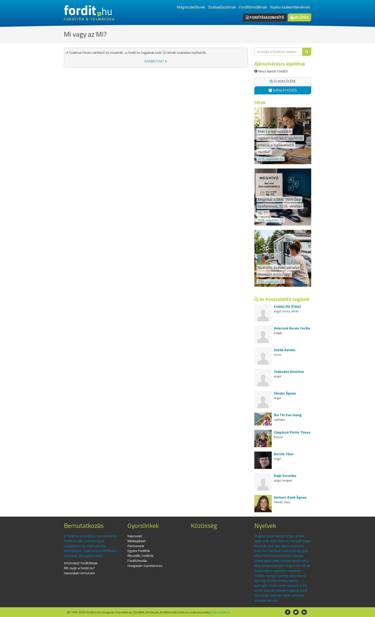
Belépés (301, 17)
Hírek (260, 102)
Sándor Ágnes (285, 393)
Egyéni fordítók (138, 550)
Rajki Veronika (285, 475)
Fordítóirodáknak (253, 7)
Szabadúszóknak (222, 7)
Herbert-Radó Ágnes (290, 497)
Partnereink (135, 545)
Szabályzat (154, 61)
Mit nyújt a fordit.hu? (79, 568)
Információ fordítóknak (80, 563)
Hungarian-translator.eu (144, 565)
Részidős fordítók (140, 555)
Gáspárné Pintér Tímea (292, 432)
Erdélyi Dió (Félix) (287, 306)
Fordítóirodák (137, 560)
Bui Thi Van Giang (288, 414)
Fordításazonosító (266, 17)
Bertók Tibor (284, 454)
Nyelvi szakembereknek (290, 7)
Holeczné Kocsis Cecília (292, 328)
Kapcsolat (134, 535)
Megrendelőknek (191, 7)
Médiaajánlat (136, 540)
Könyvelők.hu (221, 612)
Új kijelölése (284, 81)
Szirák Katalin (284, 349)
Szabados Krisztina (289, 371)
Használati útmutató (79, 573)
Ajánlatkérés (284, 90)
